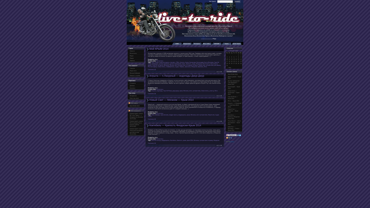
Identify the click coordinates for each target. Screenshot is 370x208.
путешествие (196, 90)
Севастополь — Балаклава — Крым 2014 (233, 92)
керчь (183, 64)
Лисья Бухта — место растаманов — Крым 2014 (234, 122)
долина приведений (175, 64)
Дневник (132, 85)
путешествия (209, 65)
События (132, 68)
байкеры (157, 115)
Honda (157, 62)
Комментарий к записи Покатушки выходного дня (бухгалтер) (136, 130)
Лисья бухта (206, 64)
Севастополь (161, 66)
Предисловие (187, 43)
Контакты (132, 88)
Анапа (187, 62)
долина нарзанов (164, 64)
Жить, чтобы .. (207, 43)
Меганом (166, 65)
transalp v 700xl (174, 62)
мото (190, 90)
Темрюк (181, 66)
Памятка (132, 60)
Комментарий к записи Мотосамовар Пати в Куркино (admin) (136, 122)
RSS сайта (134, 103)
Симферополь (170, 66)
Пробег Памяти (237, 43)
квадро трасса (173, 115)
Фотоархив (197, 43)
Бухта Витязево (209, 62)
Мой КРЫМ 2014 (135, 106)
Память (227, 43)
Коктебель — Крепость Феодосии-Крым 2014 (175, 125)
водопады (160, 90)
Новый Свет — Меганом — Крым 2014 (171, 99)
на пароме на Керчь (192, 65)
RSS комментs (135, 111)
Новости (132, 51)
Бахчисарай (200, 62)
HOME (177, 43)
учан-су (211, 90)
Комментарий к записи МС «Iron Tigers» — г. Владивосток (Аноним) (136, 115)
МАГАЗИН (216, 43)
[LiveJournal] (231, 138)
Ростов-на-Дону (152, 66)
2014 (152, 62)
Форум (132, 58)
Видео (131, 56)
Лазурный (199, 64)
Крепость (188, 64)
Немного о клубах (135, 75)
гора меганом (164, 115)
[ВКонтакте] (238, 135)
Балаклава (192, 62)
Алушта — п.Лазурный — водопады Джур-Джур (176, 75)
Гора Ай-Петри (167, 90)
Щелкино (200, 66)
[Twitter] (240, 135)
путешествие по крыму (206, 140)
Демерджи (155, 64)
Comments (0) (152, 69)
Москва (172, 65)
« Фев (229, 67)
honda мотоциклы (164, 62)
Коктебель (173, 140)
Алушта (182, 62)
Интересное (133, 95)
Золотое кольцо (156, 140)
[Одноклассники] (227, 138)
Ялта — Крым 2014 (233, 101)
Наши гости (133, 70)
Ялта (205, 66)
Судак (177, 66)
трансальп (188, 66)
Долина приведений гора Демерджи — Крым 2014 (233, 82)
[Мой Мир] (229, 138)
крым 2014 (190, 140)
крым (193, 64)
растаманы (217, 65)
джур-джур (175, 90)
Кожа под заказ (134, 98)
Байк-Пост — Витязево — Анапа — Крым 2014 (234, 128)
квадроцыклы (182, 115)
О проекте (133, 83)
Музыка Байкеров (135, 73)
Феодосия (194, 66)
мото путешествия (180, 65)
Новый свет (201, 65)
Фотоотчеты (133, 53)
